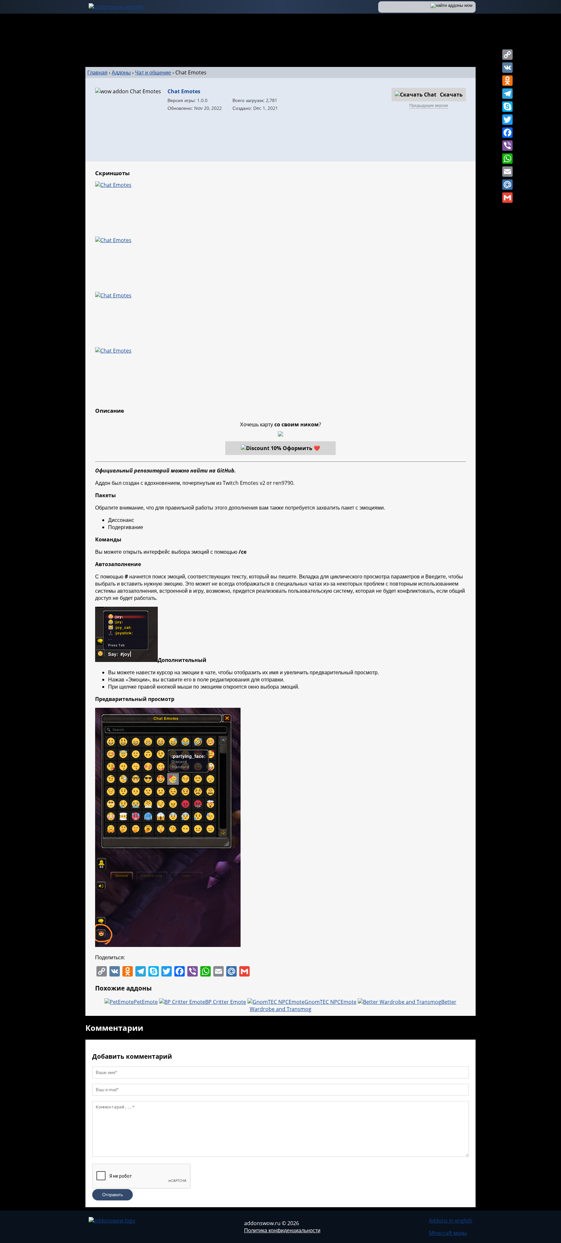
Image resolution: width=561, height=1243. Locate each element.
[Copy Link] (507, 54)
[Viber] (507, 145)
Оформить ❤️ (301, 448)
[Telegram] (507, 93)
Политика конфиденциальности (282, 1230)
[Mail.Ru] (507, 184)
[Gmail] (507, 197)
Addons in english (450, 1220)
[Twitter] (507, 119)
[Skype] (507, 106)
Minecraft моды (448, 1233)
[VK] (507, 67)
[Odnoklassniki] (507, 80)
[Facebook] (507, 132)
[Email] (507, 171)
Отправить (112, 1194)
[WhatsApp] (507, 158)
